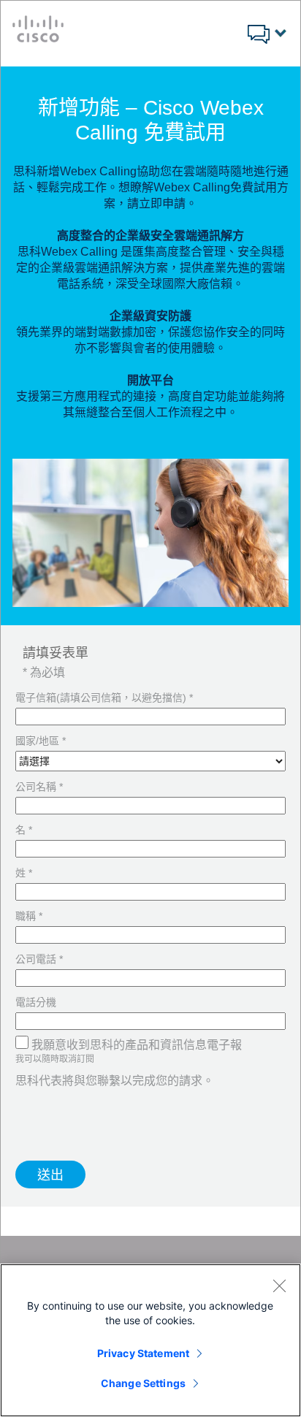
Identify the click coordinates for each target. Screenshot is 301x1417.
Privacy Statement (143, 1353)
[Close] (279, 1285)
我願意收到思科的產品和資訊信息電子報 (136, 1045)
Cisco (38, 28)
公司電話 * (39, 959)
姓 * (23, 873)
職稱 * (28, 916)
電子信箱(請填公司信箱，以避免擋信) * (104, 697)
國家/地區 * (40, 740)
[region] (150, 1340)
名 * (23, 830)
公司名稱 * (39, 786)
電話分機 (35, 1002)
